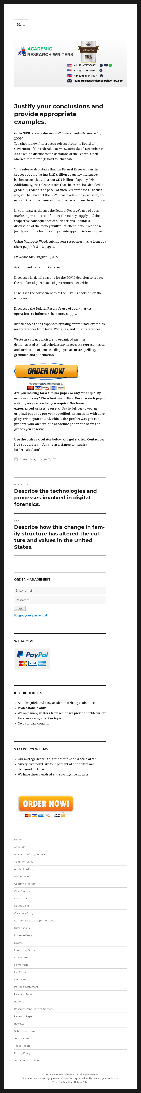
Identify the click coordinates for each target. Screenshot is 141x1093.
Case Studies (22, 891)
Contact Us (20, 898)
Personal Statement (26, 986)
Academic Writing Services (30, 854)
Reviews (19, 1023)
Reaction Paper (23, 994)
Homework (21, 964)
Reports (19, 1001)
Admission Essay (23, 861)
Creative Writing (24, 913)
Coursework (21, 905)
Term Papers (21, 1038)
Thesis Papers (22, 1045)
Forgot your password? (31, 615)
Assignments (21, 876)
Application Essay (24, 869)
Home (18, 839)
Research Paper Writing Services (33, 1008)
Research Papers (24, 1016)
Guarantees (21, 957)
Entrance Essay (23, 935)
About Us (19, 846)
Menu (21, 24)
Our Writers (21, 979)
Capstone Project (24, 883)
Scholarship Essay (25, 1030)
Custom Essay (28, 459)
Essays (18, 942)
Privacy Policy (22, 1053)
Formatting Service (25, 950)
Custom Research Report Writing (34, 920)
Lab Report (21, 972)
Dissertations (22, 927)
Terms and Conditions (27, 1060)
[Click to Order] (60, 376)
